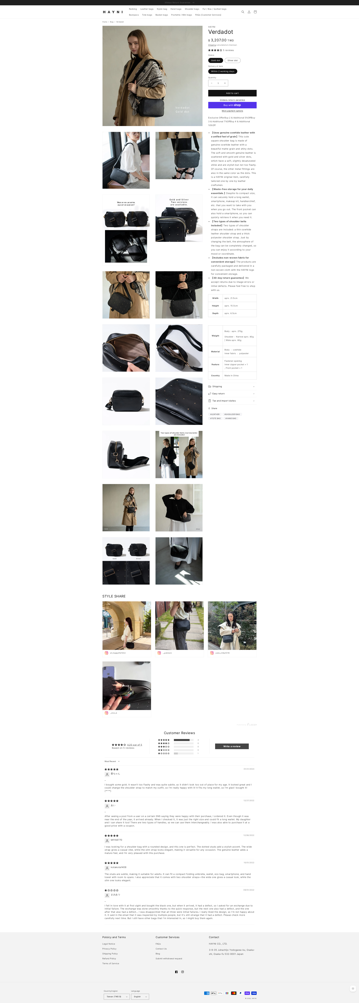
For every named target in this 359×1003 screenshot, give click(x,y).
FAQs (158, 944)
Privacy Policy (109, 948)
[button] (243, 12)
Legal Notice (108, 944)
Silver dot (233, 60)
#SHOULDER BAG (232, 414)
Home (104, 22)
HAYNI (254, 998)
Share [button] (214, 408)
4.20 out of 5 (134, 744)
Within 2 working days (222, 71)
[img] (111, 769)
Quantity (212, 77)
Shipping (212, 45)
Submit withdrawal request (169, 958)
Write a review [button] (232, 746)
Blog (158, 953)
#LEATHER (215, 414)
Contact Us (161, 948)
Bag (111, 22)
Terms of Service (110, 963)
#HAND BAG (230, 418)
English (137, 996)
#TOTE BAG (215, 418)
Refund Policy (109, 958)
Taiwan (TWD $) (114, 996)
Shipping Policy (110, 953)
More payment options (232, 111)
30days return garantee (232, 100)
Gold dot (215, 60)
